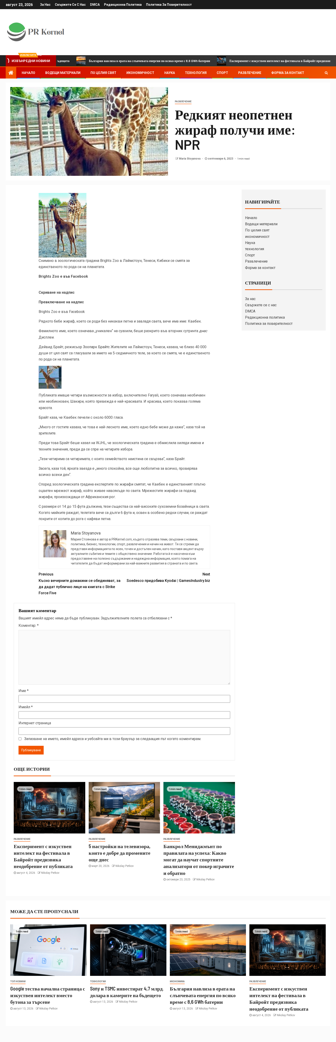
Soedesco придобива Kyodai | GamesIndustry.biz (168, 577)
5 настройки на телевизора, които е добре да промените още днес (119, 853)
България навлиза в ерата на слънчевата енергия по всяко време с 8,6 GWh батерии (117, 61)
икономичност (140, 73)
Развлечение (249, 73)
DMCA (95, 4)
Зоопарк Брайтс (96, 347)
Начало (28, 73)
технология (196, 73)
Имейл (26, 707)
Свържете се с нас (70, 4)
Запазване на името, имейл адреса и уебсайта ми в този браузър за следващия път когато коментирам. (112, 739)
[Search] (326, 72)
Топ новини (18, 981)
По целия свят (103, 73)
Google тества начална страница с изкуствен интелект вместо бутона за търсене (47, 995)
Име (24, 691)
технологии (98, 981)
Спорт (222, 73)
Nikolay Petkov (50, 872)
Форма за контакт (287, 73)
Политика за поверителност (169, 4)
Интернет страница (35, 723)
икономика (177, 981)
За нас (45, 4)
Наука (169, 73)
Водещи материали (62, 73)
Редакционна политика (123, 4)
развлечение (183, 101)
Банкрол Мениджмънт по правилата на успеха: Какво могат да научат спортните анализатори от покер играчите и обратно (198, 859)
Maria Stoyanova (190, 158)
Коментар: (29, 625)
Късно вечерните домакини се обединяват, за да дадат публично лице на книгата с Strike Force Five (79, 583)
